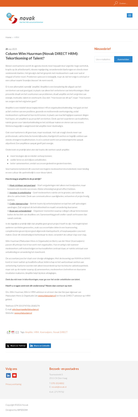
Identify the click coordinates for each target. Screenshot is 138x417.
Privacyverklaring (13, 384)
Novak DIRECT (60, 332)
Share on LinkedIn (42, 345)
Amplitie (29, 332)
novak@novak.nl (59, 387)
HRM (16, 37)
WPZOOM (22, 410)
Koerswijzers (46, 332)
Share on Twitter (18, 345)
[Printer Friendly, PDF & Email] (13, 332)
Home (8, 37)
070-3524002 (57, 383)
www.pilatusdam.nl (47, 295)
